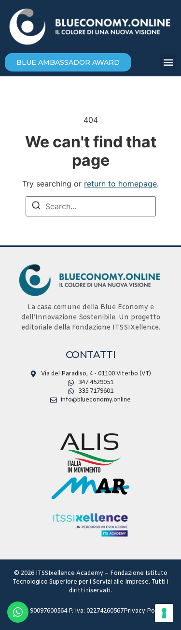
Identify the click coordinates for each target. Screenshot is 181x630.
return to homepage (120, 183)
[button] (168, 62)
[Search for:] (91, 206)
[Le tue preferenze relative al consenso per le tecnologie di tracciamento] (164, 613)
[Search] (36, 207)
